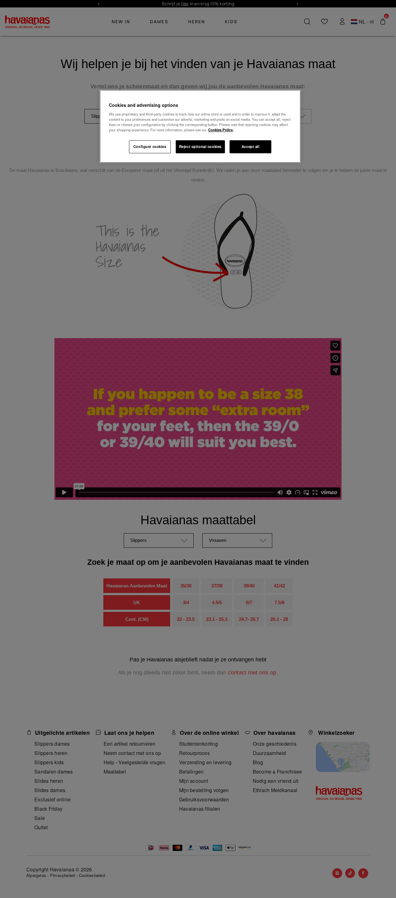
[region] (200, 126)
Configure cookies (149, 146)
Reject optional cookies (200, 146)
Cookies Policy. (220, 129)
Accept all (251, 146)
